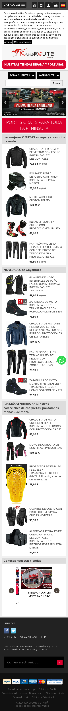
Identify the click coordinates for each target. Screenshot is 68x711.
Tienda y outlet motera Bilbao (34, 594)
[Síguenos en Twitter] (13, 630)
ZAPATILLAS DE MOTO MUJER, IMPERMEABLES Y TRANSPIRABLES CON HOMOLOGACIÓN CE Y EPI (45, 385)
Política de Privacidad (43, 697)
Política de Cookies (48, 689)
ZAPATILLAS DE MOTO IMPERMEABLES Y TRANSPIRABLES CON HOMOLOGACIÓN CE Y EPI (45, 306)
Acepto (8, 42)
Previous (5, 102)
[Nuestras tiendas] (34, 5)
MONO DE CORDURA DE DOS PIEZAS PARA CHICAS (45, 446)
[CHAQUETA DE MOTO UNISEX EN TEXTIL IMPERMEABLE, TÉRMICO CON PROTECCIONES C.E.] (16, 428)
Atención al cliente (55, 693)
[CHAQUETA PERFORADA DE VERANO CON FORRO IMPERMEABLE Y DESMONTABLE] (16, 157)
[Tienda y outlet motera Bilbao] (33, 578)
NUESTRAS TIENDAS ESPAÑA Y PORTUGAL (34, 64)
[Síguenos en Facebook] (6, 630)
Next (62, 102)
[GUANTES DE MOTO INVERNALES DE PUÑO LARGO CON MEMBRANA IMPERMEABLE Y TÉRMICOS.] (16, 285)
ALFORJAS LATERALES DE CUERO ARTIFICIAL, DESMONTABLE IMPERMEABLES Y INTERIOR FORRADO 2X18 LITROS (45, 539)
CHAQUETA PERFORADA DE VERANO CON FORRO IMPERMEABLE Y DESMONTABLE (44, 153)
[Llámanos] (41, 5)
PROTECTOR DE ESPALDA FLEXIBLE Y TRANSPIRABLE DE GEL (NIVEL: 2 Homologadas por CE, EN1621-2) (45, 473)
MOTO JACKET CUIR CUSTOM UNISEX (41, 199)
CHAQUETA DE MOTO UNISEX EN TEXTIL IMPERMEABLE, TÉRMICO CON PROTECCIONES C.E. (45, 424)
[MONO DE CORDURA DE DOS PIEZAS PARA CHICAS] (16, 451)
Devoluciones (36, 693)
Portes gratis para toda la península (34, 125)
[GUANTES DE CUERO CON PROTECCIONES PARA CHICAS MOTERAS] (16, 516)
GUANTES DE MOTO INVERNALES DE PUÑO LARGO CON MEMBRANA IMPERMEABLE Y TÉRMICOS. (44, 284)
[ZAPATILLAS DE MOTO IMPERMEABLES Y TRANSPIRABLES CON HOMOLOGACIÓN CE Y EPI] (16, 307)
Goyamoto (34, 53)
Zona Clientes (20, 75)
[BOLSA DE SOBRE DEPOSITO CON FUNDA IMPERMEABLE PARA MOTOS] (16, 181)
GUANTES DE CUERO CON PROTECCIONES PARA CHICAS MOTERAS (45, 512)
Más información (22, 42)
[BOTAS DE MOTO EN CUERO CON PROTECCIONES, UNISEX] (16, 228)
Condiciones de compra (14, 693)
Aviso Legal (30, 689)
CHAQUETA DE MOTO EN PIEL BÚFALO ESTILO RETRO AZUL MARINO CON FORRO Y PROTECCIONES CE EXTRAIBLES (45, 330)
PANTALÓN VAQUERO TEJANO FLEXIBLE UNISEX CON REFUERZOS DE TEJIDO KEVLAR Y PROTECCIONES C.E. (45, 250)
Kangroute (46, 75)
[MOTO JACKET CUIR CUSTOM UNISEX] (16, 205)
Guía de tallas (15, 689)
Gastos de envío (21, 697)
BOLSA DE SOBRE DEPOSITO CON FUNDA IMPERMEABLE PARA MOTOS (43, 178)
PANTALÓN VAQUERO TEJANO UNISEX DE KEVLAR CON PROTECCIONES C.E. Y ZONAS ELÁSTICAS (43, 359)
